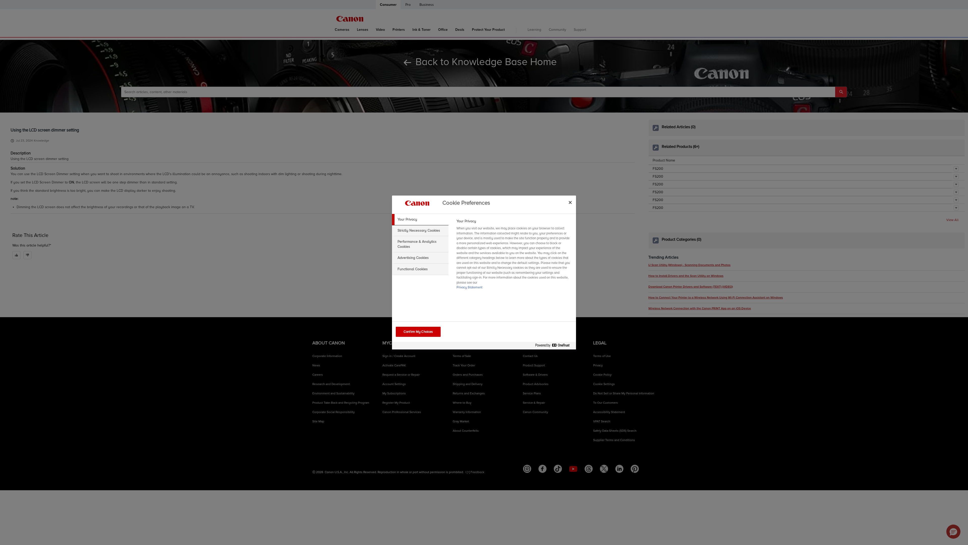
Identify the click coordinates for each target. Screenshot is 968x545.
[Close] (570, 202)
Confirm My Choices (418, 332)
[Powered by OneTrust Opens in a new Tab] (554, 346)
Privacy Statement (469, 287)
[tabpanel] (514, 256)
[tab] (420, 219)
